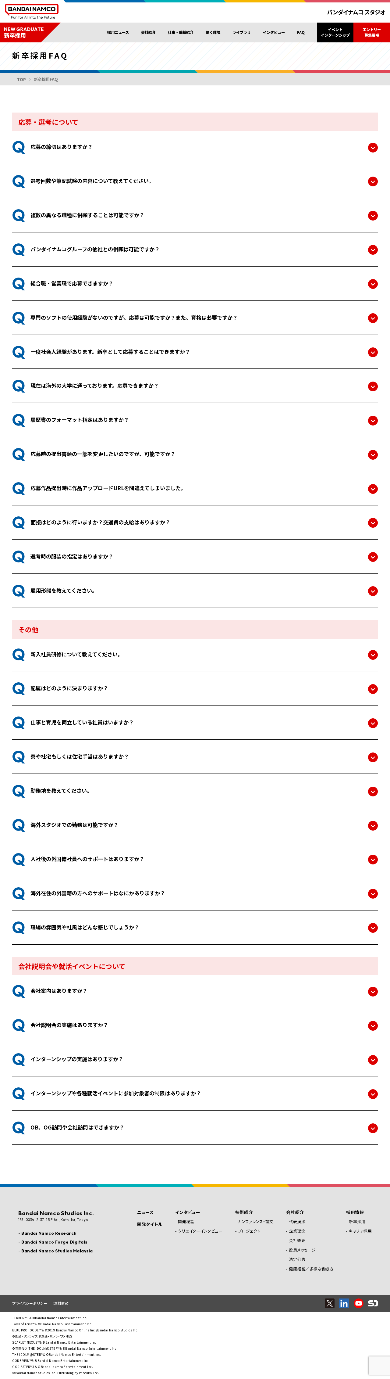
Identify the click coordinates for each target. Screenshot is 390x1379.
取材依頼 (61, 1303)
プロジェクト (249, 1231)
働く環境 (213, 32)
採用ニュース (118, 32)
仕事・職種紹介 (180, 32)
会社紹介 (148, 32)
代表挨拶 (297, 1221)
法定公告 (297, 1259)
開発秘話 (186, 1221)
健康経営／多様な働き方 (311, 1269)
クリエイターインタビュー (200, 1231)
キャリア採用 (360, 1231)
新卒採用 (357, 1221)
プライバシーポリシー (29, 1303)
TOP (21, 79)
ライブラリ (241, 32)
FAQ (301, 32)
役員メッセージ (302, 1250)
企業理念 (297, 1231)
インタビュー (274, 32)
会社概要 (297, 1240)
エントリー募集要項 (372, 32)
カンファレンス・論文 (256, 1221)
